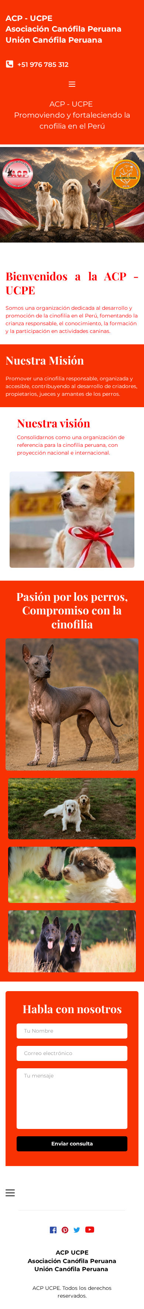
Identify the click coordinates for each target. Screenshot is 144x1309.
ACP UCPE (72, 1252)
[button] (72, 84)
